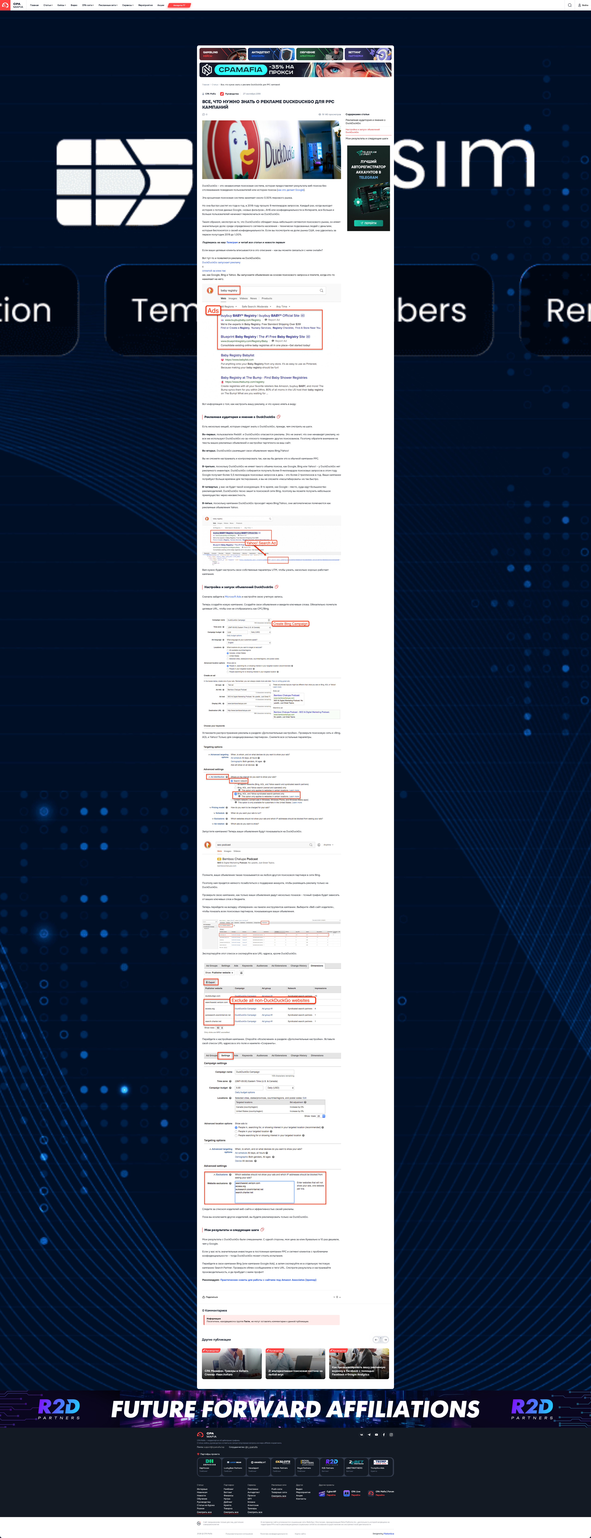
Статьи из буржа (206, 1505)
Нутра (227, 1498)
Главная (34, 5)
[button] (380, 1340)
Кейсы (61, 5)
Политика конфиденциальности (274, 1534)
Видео (74, 5)
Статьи (47, 5)
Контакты (301, 1498)
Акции (160, 5)
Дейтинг (228, 1502)
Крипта (227, 1505)
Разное (200, 1508)
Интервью (202, 1489)
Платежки (253, 1489)
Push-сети (276, 1489)
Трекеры (252, 1508)
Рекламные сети (107, 5)
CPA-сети (87, 5)
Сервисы (127, 5)
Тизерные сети (279, 1492)
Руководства (204, 1502)
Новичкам (202, 1492)
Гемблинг (228, 1489)
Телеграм (232, 242)
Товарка (228, 1508)
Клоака (251, 1502)
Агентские (253, 1505)
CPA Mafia (210, 93)
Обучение (202, 1498)
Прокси (251, 1495)
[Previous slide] (376, 1339)
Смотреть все (204, 1512)
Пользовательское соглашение (239, 1534)
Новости (201, 1495)
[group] (232, 1363)
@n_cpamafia (251, 1447)
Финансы (228, 1495)
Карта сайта (300, 1534)
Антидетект (254, 1492)
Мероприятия (145, 5)
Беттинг (228, 1492)
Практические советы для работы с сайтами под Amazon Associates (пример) (268, 1280)
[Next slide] (385, 1339)
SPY (250, 1498)
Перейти (331, 1495)
